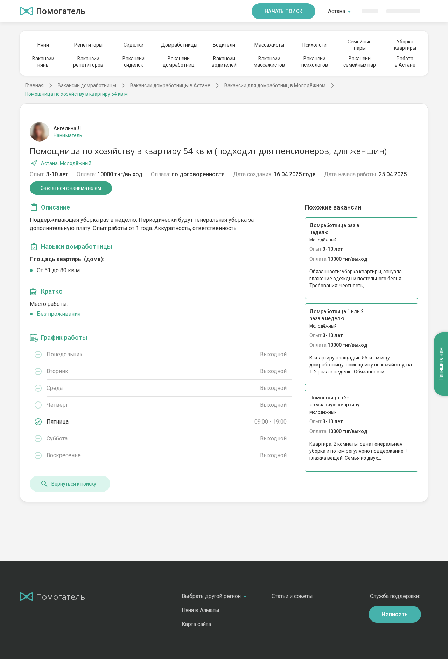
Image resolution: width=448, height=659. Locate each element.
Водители (224, 45)
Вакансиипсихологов (314, 62)
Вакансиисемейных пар (359, 62)
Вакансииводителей (224, 62)
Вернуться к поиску (73, 484)
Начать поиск (283, 11)
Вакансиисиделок (133, 62)
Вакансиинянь (43, 62)
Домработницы (179, 45)
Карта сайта (196, 624)
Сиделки (134, 45)
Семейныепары (360, 45)
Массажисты (269, 45)
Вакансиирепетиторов (88, 62)
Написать (395, 614)
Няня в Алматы (200, 610)
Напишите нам (441, 363)
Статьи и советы (292, 596)
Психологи (314, 45)
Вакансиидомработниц (179, 62)
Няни (43, 45)
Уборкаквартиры (405, 45)
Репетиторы (88, 45)
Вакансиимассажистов (269, 62)
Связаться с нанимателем (71, 188)
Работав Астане (405, 62)
